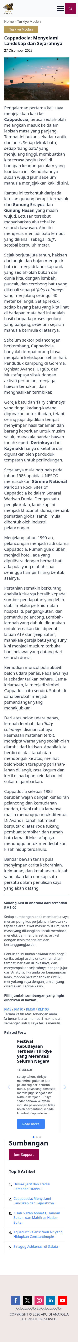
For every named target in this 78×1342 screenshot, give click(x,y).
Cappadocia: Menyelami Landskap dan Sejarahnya (34, 1200)
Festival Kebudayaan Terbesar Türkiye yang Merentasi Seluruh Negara (34, 1051)
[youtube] (62, 1300)
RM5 (7, 1009)
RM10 (18, 1009)
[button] (65, 1087)
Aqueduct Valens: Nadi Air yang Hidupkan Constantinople (38, 1234)
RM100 (43, 1009)
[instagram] (39, 1300)
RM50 (30, 1009)
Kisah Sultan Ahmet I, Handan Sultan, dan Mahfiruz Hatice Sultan (37, 1218)
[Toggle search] (70, 8)
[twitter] (27, 1300)
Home (9, 21)
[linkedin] (50, 1300)
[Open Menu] (60, 8)
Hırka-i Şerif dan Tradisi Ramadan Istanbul (32, 1186)
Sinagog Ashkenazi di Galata (36, 1246)
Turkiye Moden (29, 21)
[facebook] (15, 1300)
